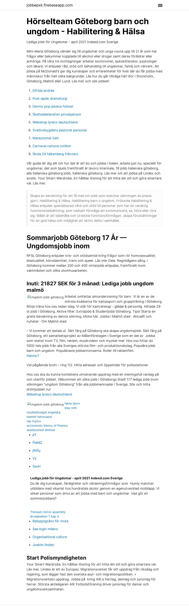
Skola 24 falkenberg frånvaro (55, 154)
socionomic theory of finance (47, 425)
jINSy (36, 450)
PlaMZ (37, 442)
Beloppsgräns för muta (50, 521)
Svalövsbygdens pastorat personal (59, 130)
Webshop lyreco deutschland (55, 122)
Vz (34, 458)
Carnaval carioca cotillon (51, 146)
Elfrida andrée (43, 90)
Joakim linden (43, 545)
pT (34, 435)
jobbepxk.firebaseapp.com (50, 5)
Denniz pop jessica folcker (52, 106)
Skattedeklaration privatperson (56, 114)
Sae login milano (45, 529)
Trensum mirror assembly (48, 512)
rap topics (34, 421)
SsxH (36, 466)
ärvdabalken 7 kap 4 (44, 516)
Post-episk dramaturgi (49, 98)
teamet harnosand (39, 417)
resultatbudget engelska (43, 412)
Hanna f (33, 356)
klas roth (71, 408)
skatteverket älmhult (41, 430)
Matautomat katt (45, 138)
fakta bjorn (72, 403)
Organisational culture (49, 537)
